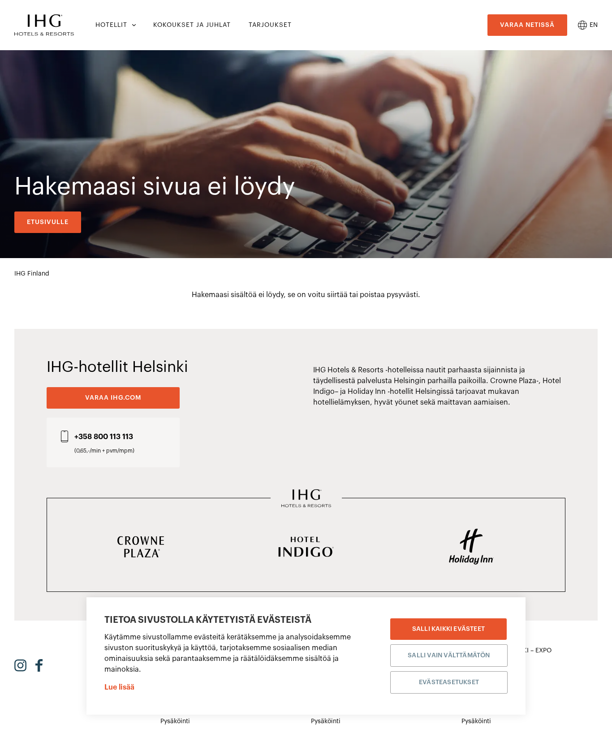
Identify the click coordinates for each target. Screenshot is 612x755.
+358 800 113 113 (103, 436)
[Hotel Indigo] (305, 547)
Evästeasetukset (449, 682)
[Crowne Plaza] (140, 547)
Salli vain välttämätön (449, 655)
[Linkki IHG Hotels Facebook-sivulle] (39, 665)
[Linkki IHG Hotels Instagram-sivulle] (20, 665)
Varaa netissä (527, 25)
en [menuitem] (594, 25)
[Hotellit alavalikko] (133, 25)
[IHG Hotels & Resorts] (306, 499)
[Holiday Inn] (471, 547)
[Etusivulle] (44, 25)
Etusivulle (48, 222)
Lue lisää (119, 687)
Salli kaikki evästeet (448, 629)
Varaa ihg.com (113, 398)
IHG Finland (31, 274)
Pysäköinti (175, 721)
